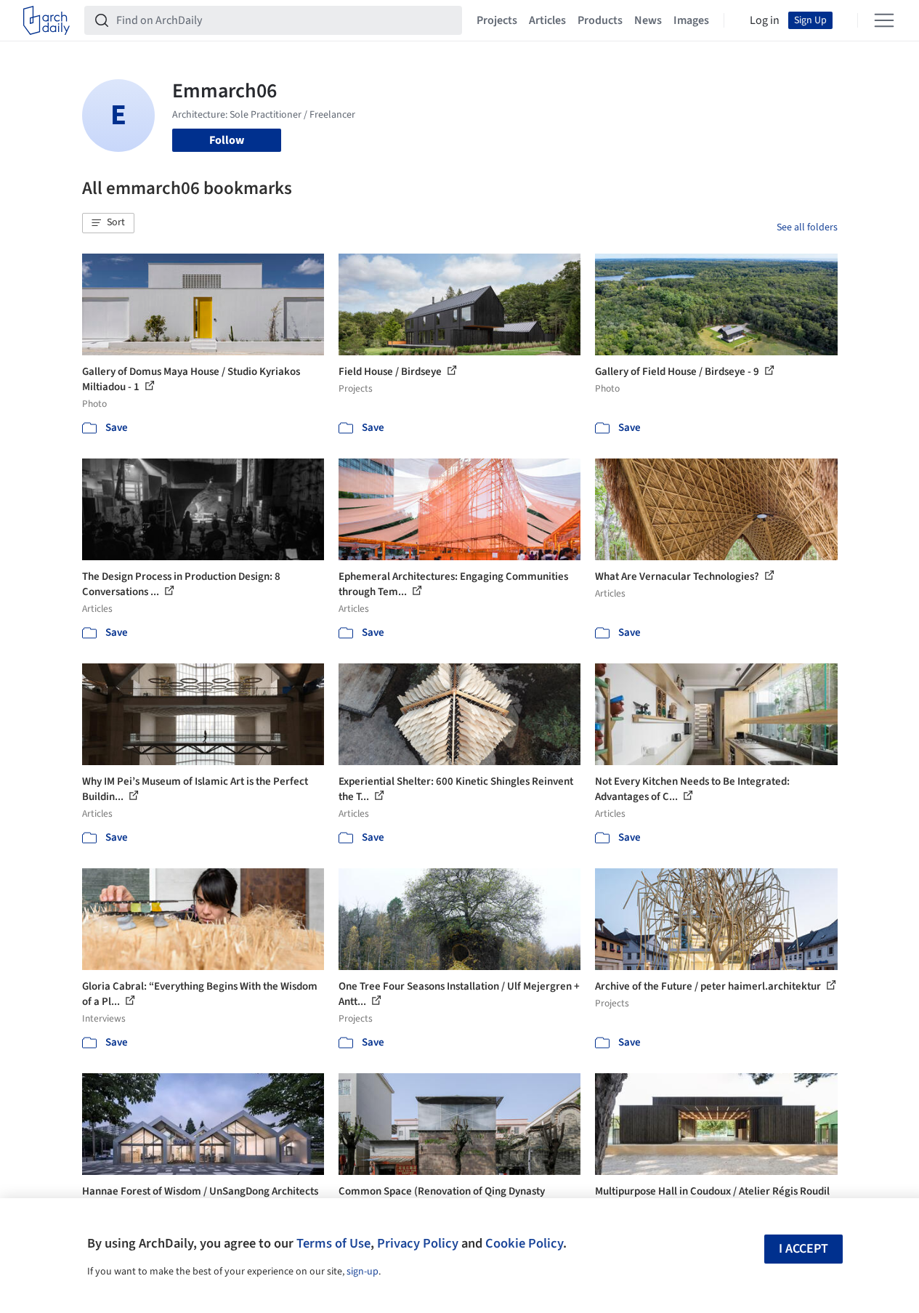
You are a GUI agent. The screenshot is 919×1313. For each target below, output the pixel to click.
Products (600, 20)
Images (691, 20)
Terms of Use (333, 1243)
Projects (497, 20)
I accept (803, 1249)
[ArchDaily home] (46, 20)
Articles (547, 20)
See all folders (807, 227)
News (648, 20)
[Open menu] (884, 20)
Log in (765, 20)
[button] (108, 223)
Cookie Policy (524, 1243)
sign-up (362, 1271)
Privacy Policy (417, 1243)
